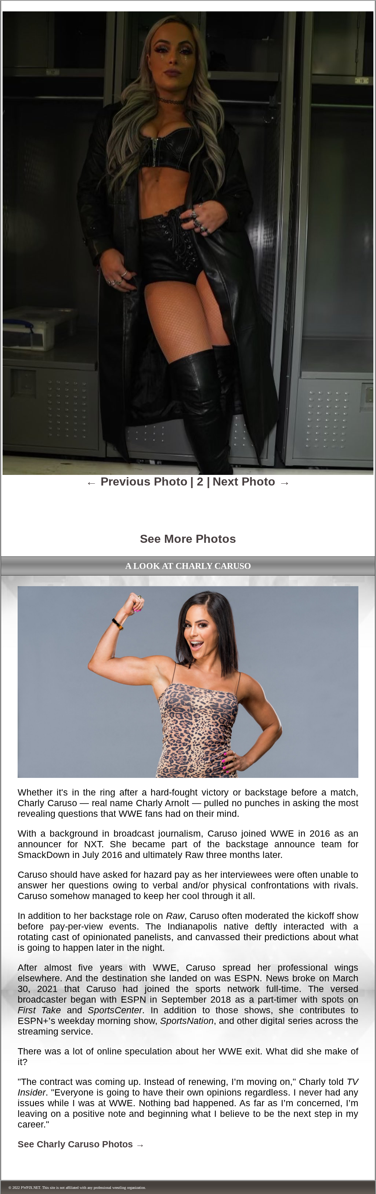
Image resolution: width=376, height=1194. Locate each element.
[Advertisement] (188, 505)
